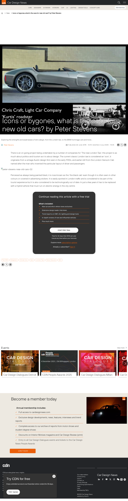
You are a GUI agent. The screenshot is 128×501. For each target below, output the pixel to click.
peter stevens (51, 260)
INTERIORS (55, 7)
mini (60, 260)
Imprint (79, 478)
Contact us (80, 480)
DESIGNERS (37, 7)
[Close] (54, 476)
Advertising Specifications (85, 484)
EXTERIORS (46, 7)
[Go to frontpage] (14, 2)
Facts (78, 486)
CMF (62, 7)
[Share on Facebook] (118, 145)
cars (31, 260)
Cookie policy (81, 476)
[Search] (119, 2)
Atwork (86, 496)
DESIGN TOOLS (83, 7)
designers (13, 260)
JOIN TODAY (23, 451)
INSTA (114, 479)
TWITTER (110, 479)
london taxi (40, 260)
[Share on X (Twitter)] (121, 145)
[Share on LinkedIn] (125, 145)
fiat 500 (5, 260)
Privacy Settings (82, 482)
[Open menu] (124, 2)
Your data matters (82, 475)
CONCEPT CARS (95, 7)
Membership (120, 8)
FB (103, 479)
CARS (30, 7)
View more (120, 348)
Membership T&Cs (82, 490)
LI (99, 479)
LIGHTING (73, 7)
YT (107, 479)
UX (67, 7)
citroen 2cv (24, 260)
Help (78, 488)
